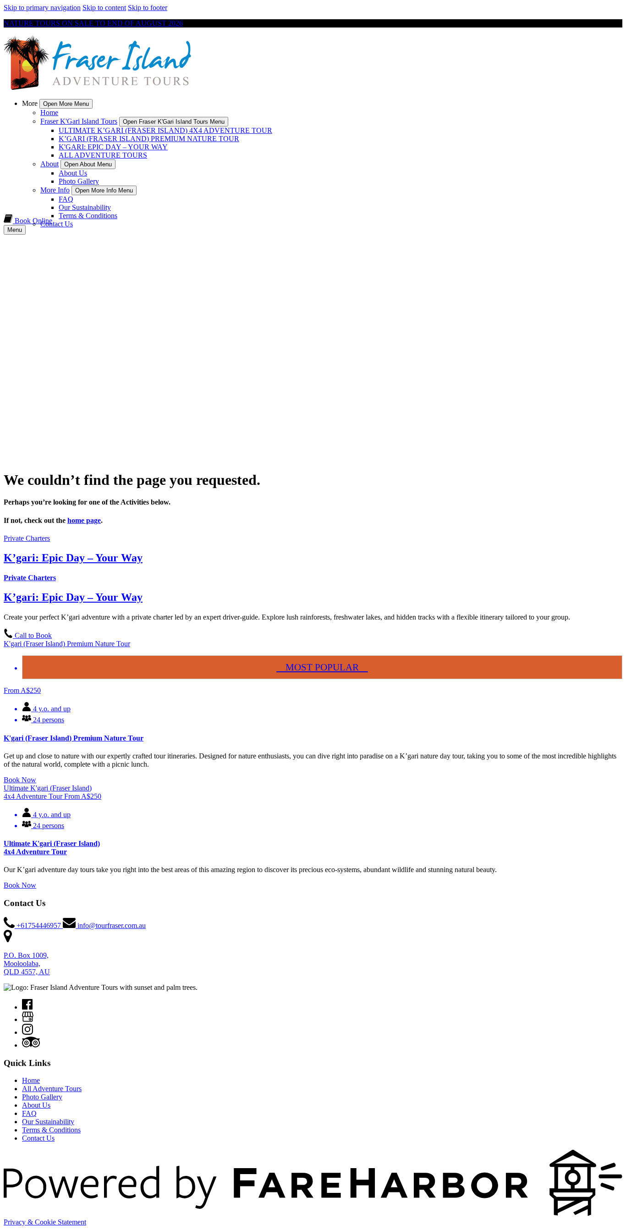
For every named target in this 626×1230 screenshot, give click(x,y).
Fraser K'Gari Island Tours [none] (78, 121)
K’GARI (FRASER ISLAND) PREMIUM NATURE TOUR (149, 139)
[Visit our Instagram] (27, 1032)
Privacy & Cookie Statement (45, 1222)
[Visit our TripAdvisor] (31, 1045)
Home (49, 112)
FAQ (66, 199)
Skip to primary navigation (42, 7)
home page (84, 520)
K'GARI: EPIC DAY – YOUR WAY (113, 147)
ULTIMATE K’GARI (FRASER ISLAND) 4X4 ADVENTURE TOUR (165, 130)
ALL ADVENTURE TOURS (103, 155)
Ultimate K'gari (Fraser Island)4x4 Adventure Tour (52, 848)
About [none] (49, 164)
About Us (73, 173)
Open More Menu (66, 103)
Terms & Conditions (88, 216)
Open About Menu (88, 164)
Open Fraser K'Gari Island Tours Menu (174, 121)
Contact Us (56, 224)
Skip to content (104, 7)
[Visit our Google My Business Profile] (27, 1019)
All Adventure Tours (52, 1089)
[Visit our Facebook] (27, 1007)
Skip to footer (147, 7)
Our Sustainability (85, 207)
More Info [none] (55, 190)
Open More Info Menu (104, 190)
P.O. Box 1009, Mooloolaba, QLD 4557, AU (27, 963)
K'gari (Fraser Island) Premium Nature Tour (73, 738)
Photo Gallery (79, 181)
